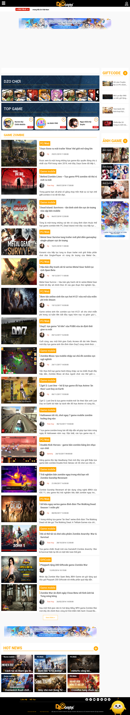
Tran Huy (50, 185)
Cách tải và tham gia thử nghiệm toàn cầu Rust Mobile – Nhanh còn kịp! (39, 10)
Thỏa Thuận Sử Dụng (44, 711)
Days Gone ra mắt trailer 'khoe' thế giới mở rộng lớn (66, 148)
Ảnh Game (112, 141)
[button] (97, 98)
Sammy (50, 454)
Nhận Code (119, 83)
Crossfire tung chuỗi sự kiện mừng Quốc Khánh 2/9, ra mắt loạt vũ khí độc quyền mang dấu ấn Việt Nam (84, 690)
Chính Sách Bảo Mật (32, 711)
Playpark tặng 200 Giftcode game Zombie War (64, 565)
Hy (48, 154)
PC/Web (40, 657)
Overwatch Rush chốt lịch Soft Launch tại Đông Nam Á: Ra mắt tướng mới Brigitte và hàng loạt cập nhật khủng (17, 690)
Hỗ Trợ (33, 699)
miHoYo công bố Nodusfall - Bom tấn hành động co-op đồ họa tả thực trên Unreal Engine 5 (85, 671)
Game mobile (9, 657)
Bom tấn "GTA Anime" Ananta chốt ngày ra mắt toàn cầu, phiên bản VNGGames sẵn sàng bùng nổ (52, 671)
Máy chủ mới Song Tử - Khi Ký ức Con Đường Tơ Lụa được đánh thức (51, 690)
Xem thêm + (50, 617)
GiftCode (112, 73)
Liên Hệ (24, 699)
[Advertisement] (65, 50)
